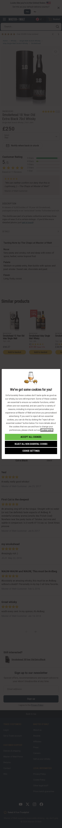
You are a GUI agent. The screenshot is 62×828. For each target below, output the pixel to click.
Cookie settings (31, 450)
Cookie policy (47, 430)
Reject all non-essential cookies (31, 444)
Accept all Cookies (31, 437)
